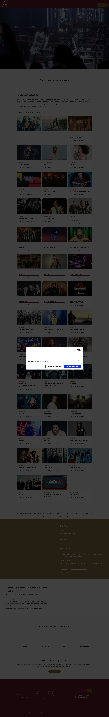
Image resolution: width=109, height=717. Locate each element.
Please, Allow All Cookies (72, 366)
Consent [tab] (35, 354)
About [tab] (73, 354)
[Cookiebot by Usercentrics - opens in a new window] (75, 350)
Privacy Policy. (44, 361)
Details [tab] (54, 354)
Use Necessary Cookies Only (54, 366)
